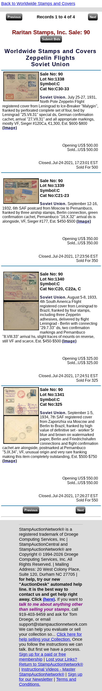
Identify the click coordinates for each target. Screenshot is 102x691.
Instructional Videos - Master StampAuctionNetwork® (47, 672)
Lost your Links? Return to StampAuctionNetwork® (51, 662)
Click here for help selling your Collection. (50, 637)
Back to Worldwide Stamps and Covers (38, 3)
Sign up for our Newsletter (50, 677)
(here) (49, 599)
